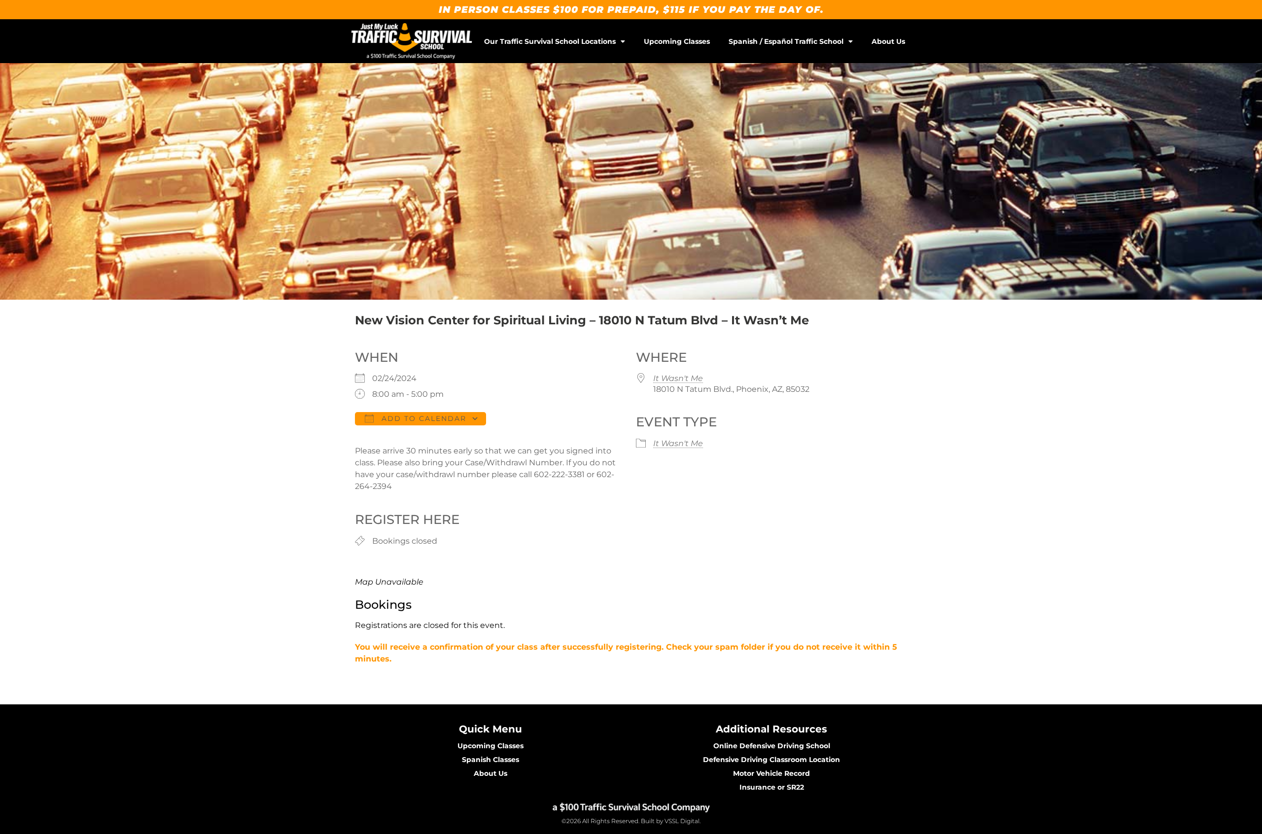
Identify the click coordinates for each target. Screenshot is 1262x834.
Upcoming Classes (677, 41)
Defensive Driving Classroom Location (771, 759)
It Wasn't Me (678, 378)
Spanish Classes (490, 759)
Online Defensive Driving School (771, 745)
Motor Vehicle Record (771, 773)
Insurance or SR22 (771, 787)
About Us (888, 41)
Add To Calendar (422, 418)
